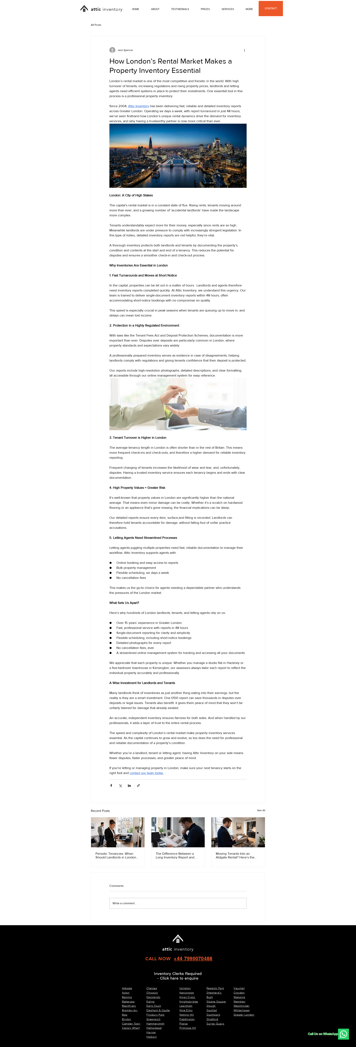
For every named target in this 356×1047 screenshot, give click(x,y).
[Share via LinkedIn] (129, 785)
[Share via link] (138, 785)
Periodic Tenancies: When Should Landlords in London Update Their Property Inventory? (115, 855)
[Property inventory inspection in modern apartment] (238, 832)
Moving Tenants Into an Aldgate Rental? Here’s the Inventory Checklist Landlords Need (237, 855)
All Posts (96, 24)
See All (261, 810)
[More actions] (244, 50)
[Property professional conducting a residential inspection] (118, 832)
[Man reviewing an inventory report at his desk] (178, 832)
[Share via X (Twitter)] (120, 785)
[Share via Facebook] (111, 785)
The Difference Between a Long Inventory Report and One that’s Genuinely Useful (176, 855)
